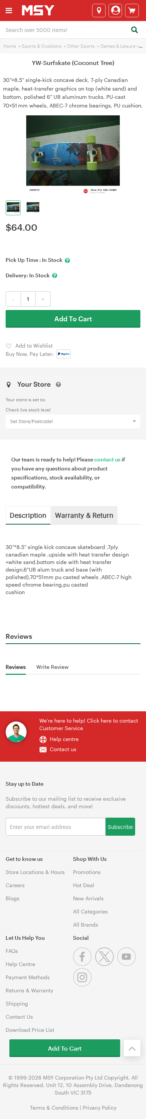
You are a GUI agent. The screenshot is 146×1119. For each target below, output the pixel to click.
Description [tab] (28, 514)
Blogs (12, 898)
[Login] (115, 10)
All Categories (90, 911)
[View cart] (132, 10)
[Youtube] (127, 964)
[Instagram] (83, 984)
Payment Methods (28, 977)
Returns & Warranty (29, 990)
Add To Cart (73, 319)
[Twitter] (106, 964)
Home (9, 45)
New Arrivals (88, 898)
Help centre (64, 739)
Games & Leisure (118, 45)
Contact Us (19, 1016)
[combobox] (73, 29)
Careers (15, 885)
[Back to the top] (132, 1048)
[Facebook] (84, 964)
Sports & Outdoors (41, 45)
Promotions (87, 872)
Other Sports (81, 45)
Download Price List (30, 1030)
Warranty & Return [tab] (84, 514)
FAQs (12, 951)
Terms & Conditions (54, 1107)
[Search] (134, 30)
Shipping (17, 1003)
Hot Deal (83, 885)
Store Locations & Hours (35, 872)
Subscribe (120, 826)
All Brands (85, 924)
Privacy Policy (99, 1107)
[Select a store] (99, 10)
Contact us (63, 749)
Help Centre (20, 964)
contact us (107, 459)
